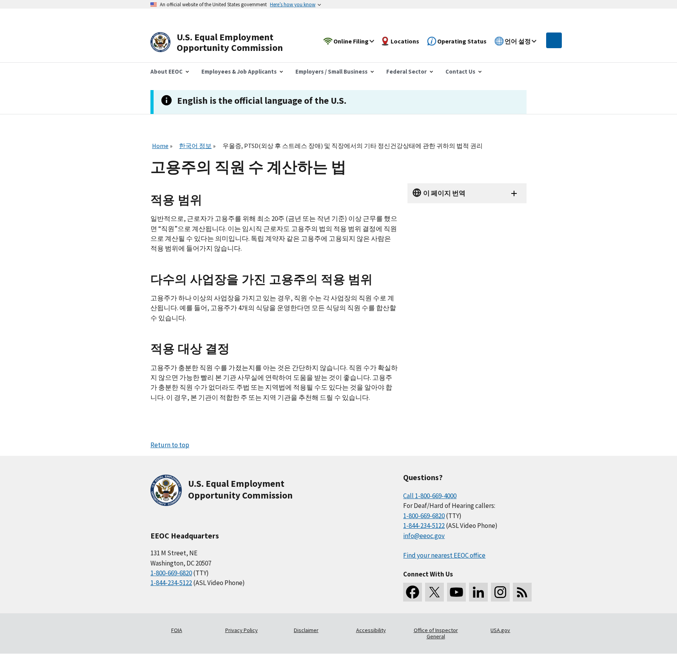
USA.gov (500, 630)
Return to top (169, 445)
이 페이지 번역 (444, 193)
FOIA (176, 630)
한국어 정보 (195, 146)
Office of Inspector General (436, 633)
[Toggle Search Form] (554, 40)
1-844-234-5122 (171, 582)
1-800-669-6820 (171, 573)
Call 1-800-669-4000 (429, 495)
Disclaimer (306, 630)
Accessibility (371, 630)
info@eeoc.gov (424, 535)
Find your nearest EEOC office (444, 555)
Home (160, 146)
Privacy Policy (241, 630)
